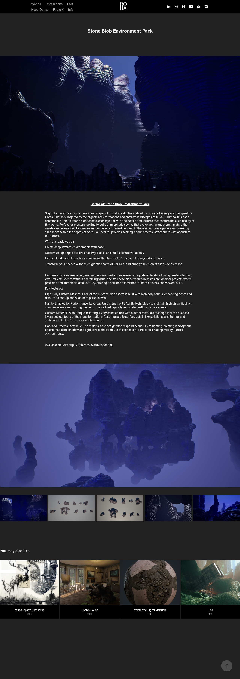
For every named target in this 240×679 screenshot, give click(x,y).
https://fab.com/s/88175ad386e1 (90, 345)
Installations (54, 4)
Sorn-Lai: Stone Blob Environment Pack (120, 204)
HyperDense (40, 9)
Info (71, 9)
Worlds (36, 4)
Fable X (58, 9)
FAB (70, 4)
